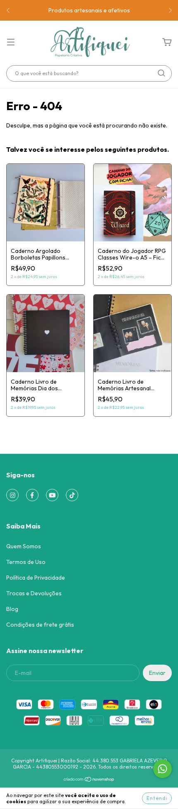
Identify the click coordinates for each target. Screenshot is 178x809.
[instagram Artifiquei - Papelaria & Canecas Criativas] (12, 495)
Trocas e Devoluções (34, 593)
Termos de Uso (26, 562)
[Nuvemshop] (89, 780)
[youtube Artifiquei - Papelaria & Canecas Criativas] (52, 495)
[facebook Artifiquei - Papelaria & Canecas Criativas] (32, 495)
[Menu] (11, 42)
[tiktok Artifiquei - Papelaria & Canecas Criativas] (72, 495)
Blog (12, 609)
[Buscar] (161, 73)
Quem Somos (23, 546)
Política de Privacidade (35, 577)
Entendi (157, 798)
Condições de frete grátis (40, 624)
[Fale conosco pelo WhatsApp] (162, 768)
